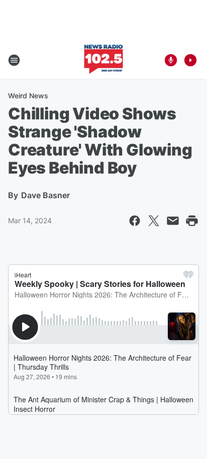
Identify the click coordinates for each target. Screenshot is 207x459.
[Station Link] (104, 60)
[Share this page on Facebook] (135, 221)
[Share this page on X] (154, 221)
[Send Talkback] (171, 60)
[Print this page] (192, 221)
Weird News (28, 95)
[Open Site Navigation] (14, 60)
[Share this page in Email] (173, 221)
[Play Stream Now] (190, 60)
